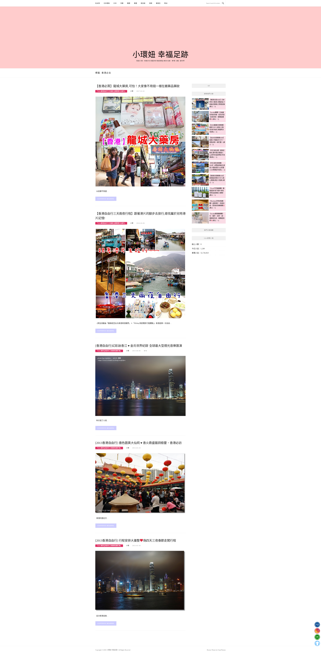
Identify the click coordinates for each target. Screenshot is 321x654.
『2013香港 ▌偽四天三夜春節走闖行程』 (109, 351)
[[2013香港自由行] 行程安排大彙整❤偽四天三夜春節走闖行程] (140, 581)
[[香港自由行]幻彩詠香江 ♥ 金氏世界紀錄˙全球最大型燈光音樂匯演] (140, 386)
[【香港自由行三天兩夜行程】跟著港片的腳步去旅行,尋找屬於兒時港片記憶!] (140, 273)
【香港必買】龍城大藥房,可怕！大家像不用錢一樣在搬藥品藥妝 (137, 86)
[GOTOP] (317, 643)
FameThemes (222, 650)
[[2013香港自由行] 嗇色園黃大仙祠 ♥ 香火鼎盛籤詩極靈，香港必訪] (140, 483)
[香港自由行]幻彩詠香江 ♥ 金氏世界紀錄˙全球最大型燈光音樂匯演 (138, 345)
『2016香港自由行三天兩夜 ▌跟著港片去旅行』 (111, 91)
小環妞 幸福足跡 (161, 55)
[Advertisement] (160, 31)
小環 (131, 91)
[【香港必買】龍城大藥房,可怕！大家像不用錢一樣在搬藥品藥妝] (140, 141)
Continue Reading (105, 199)
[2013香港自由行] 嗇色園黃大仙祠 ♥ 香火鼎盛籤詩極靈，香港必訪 (138, 443)
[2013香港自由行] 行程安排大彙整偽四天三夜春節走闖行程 (135, 540)
